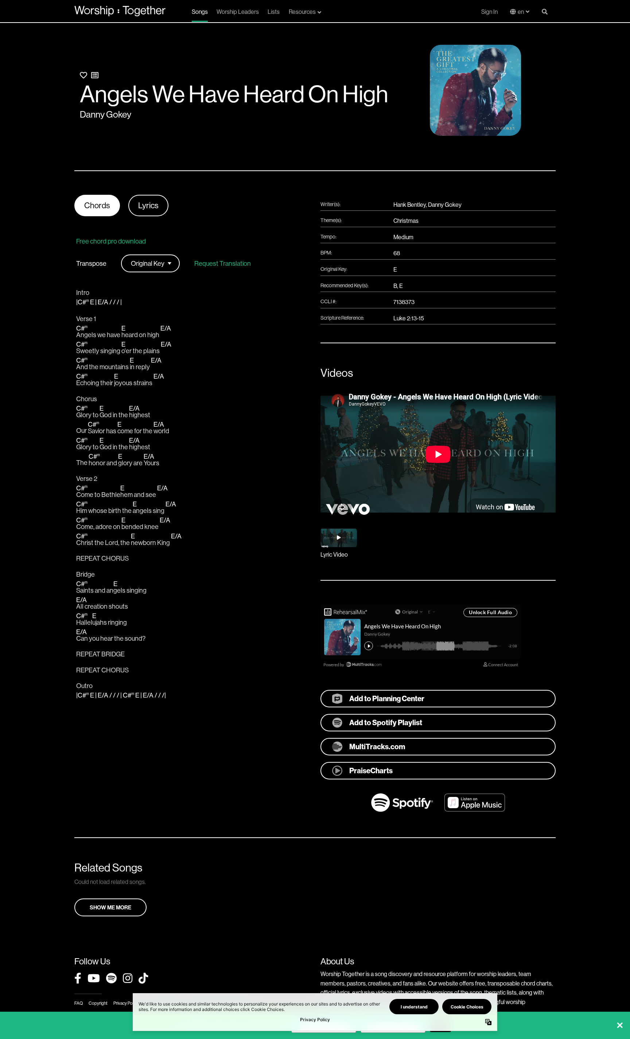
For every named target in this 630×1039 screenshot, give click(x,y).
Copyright (98, 1003)
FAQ (78, 1003)
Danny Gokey (105, 114)
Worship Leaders (238, 11)
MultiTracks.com (377, 746)
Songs (200, 11)
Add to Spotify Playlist (385, 722)
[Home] (120, 10)
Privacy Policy (126, 1003)
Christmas (406, 220)
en (521, 11)
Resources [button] (302, 11)
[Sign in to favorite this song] (83, 75)
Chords (97, 205)
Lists (274, 11)
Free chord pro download (111, 241)
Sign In (489, 11)
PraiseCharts (371, 770)
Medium (403, 237)
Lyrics (148, 205)
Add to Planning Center (386, 698)
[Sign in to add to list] (94, 75)
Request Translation (222, 263)
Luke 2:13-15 (408, 318)
